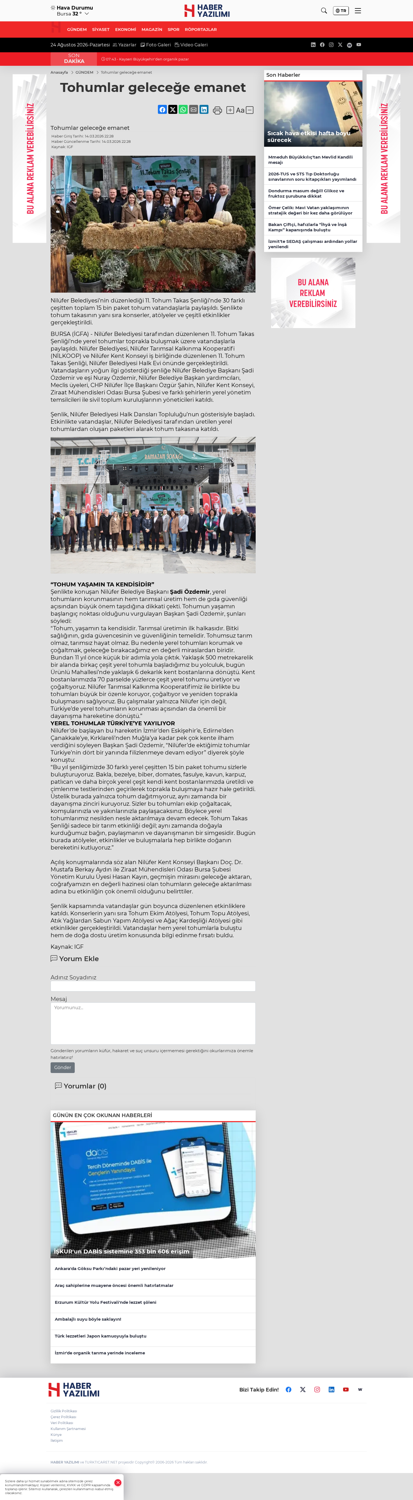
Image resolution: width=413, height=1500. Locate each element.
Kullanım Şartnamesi (68, 1429)
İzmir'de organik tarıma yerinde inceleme (100, 1353)
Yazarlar (127, 45)
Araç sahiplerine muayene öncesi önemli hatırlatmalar (114, 1285)
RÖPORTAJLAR (201, 29)
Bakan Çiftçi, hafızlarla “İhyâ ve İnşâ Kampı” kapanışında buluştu (307, 227)
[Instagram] (317, 1389)
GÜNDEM (77, 29)
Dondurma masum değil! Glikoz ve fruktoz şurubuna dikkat (306, 193)
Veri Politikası (62, 1423)
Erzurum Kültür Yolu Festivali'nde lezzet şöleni (105, 1302)
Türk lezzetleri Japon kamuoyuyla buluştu (100, 1336)
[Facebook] (288, 1389)
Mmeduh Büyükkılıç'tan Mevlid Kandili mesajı (310, 159)
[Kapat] (118, 1483)
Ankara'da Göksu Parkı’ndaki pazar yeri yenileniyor (110, 1268)
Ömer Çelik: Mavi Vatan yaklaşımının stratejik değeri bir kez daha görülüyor (310, 210)
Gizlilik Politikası (64, 1411)
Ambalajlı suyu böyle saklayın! (88, 1319)
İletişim (57, 1440)
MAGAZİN (152, 29)
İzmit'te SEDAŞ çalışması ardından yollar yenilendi (312, 244)
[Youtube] (345, 1389)
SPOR (174, 29)
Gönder (62, 1067)
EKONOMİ (125, 29)
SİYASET (101, 29)
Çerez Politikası (63, 1417)
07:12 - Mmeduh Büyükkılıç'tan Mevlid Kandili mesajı (154, 59)
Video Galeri (193, 45)
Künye (56, 1435)
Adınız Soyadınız (73, 977)
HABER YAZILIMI (65, 1462)
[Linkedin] (331, 1389)
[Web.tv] (360, 1389)
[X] (302, 1389)
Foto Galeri (158, 45)
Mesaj (59, 999)
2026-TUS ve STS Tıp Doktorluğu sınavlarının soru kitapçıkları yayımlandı (312, 176)
